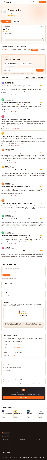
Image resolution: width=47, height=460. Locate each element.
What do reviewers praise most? (25, 63)
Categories (32, 1)
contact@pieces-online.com (20, 350)
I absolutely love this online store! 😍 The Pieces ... (16, 102)
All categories (6, 441)
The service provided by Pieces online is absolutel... (16, 219)
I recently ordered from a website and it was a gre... (16, 251)
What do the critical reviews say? (10, 63)
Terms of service (33, 457)
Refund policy (41, 457)
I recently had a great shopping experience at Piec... (16, 186)
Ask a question (6, 274)
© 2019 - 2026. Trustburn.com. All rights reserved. (12, 457)
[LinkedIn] (8, 436)
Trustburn (5, 428)
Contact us (22, 443)
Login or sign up (6, 452)
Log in (37, 1)
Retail (8, 7)
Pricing (37, 443)
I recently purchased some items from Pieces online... (17, 203)
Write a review (26, 1)
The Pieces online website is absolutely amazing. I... (16, 119)
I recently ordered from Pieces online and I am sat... (16, 136)
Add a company (6, 445)
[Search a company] (20, 2)
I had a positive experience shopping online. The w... (16, 153)
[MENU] (2, 2)
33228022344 (17, 347)
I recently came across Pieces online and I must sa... (16, 170)
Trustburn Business (40, 441)
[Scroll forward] (45, 407)
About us (22, 441)
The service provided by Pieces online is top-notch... (16, 235)
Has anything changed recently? (10, 66)
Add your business (39, 445)
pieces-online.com (18, 344)
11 (25, 315)
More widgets (6, 328)
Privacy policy (26, 457)
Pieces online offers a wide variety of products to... (16, 86)
